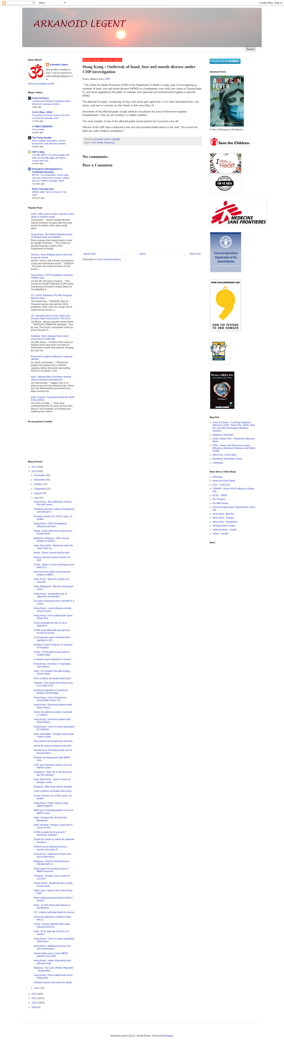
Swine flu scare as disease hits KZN (52, 745)
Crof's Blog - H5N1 (42, 112)
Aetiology (217, 477)
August (38, 493)
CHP (107, 79)
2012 (34, 994)
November (40, 479)
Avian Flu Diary (40, 98)
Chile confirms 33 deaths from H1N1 (53, 791)
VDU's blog (38, 152)
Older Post (195, 254)
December (40, 475)
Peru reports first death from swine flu (53, 741)
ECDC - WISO (220, 495)
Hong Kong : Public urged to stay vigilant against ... (51, 804)
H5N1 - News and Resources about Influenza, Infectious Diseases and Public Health (234, 448)
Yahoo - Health (220, 533)
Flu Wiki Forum (220, 503)
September (40, 488)
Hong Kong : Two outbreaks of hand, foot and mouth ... (53, 503)
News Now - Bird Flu (223, 514)
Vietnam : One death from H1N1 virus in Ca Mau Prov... (53, 684)
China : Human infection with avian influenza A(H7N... (52, 925)
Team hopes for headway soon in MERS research (51, 870)
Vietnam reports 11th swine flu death (53, 982)
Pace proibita (38, 129)
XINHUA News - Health (225, 529)
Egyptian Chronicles (223, 434)
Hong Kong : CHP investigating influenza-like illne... (50, 525)
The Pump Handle (41, 137)
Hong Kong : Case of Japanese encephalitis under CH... (50, 699)
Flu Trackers (219, 499)
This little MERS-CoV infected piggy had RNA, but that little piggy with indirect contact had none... (50, 158)
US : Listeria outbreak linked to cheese (54, 912)
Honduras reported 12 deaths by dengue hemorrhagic (51, 691)
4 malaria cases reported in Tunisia (52, 659)
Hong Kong (109, 142)
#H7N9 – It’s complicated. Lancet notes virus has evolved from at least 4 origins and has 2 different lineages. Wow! (50, 178)
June (37, 988)
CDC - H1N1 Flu (221, 484)
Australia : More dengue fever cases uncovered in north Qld (50, 337)
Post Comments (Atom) (109, 259)
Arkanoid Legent (102, 139)
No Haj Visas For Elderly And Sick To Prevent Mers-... (53, 751)
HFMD (100, 142)
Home (142, 254)
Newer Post (89, 254)
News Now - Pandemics (225, 521)
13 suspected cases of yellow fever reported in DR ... (52, 638)
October (38, 484)
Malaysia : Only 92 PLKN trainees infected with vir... (51, 862)
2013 (34, 471)
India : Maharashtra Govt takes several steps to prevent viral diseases (51, 378)
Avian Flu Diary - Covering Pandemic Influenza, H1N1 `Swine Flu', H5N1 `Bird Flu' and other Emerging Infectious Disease (234, 426)
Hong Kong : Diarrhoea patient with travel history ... (52, 720)
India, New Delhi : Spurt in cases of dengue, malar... (52, 780)
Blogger (169, 1035)
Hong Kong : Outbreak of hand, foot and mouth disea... (52, 855)
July (36, 498)
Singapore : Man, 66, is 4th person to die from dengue (53, 773)
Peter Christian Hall (43, 189)
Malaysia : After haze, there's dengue (53, 786)
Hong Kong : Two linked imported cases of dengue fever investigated (51, 235)
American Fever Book (224, 480)
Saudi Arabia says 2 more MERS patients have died (51, 954)
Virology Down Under (224, 525)
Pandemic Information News (227, 458)
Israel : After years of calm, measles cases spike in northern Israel (52, 215)
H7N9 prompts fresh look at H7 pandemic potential (50, 833)
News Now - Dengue (223, 517)
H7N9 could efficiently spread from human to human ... (52, 631)
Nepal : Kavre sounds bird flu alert (51, 552)
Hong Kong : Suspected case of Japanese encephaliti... (50, 595)
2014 (34, 466)
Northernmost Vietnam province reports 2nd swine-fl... (50, 848)
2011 (34, 998)
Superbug (218, 462)
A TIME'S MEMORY (42, 126)
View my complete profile (41, 83)
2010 (34, 1002)
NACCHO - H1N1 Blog (224, 455)
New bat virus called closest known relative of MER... (52, 573)
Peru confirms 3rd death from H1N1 (52, 678)
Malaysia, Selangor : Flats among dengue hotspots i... (51, 539)
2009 (34, 1007)
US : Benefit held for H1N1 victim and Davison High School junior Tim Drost (50, 317)
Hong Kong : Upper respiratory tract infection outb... (52, 962)
